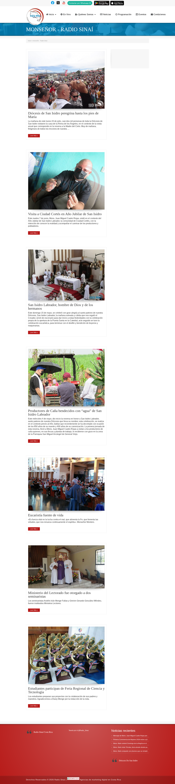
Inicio (51, 14)
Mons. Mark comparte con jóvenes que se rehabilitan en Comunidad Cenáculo (140, 751)
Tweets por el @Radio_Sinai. (79, 730)
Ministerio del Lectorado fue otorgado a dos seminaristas (59, 594)
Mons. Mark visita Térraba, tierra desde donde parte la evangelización (137, 747)
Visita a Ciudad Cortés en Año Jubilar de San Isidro (65, 214)
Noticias (107, 14)
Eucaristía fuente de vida (45, 515)
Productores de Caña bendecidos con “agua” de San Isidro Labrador (65, 412)
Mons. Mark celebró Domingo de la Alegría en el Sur (131, 743)
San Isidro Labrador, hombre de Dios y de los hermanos (60, 306)
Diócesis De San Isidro (128, 760)
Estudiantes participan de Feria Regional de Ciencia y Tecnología (66, 690)
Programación (124, 14)
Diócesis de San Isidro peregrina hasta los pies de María (63, 115)
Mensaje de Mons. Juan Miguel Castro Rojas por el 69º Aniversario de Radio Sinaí (142, 736)
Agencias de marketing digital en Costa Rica (100, 780)
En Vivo (67, 14)
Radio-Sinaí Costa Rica (43, 732)
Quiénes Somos (85, 14)
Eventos (142, 14)
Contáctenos (160, 14)
